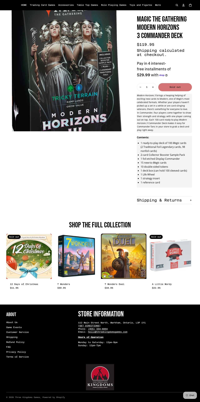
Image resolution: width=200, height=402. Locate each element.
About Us (12, 322)
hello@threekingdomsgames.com (107, 332)
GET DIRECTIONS (89, 326)
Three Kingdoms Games (27, 397)
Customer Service (17, 332)
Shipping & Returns (159, 200)
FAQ (8, 347)
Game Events (14, 327)
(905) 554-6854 (98, 329)
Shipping (12, 337)
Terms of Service (17, 357)
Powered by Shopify (53, 397)
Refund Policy (15, 342)
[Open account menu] (183, 5)
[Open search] (176, 5)
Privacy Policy (16, 352)
